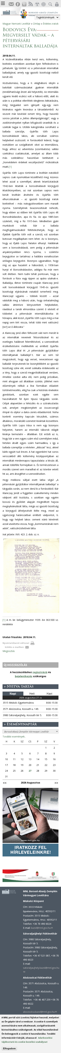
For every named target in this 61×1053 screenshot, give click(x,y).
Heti (32, 693)
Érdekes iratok (50, 23)
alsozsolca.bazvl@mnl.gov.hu (40, 1011)
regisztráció (40, 672)
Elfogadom (9, 1048)
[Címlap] (11, 12)
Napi (13, 693)
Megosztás (9, 651)
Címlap (36, 23)
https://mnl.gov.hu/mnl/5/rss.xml (30, 4)
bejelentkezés (23, 676)
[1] (10, 166)
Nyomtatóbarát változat (16, 643)
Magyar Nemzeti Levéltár (16, 23)
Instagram (24, 4)
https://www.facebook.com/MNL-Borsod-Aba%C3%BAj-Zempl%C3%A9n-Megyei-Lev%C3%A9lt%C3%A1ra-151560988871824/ (17, 4)
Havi (49, 693)
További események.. (14, 736)
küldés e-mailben (14, 647)
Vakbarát (37, 4)
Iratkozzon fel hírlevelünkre (11, 4)
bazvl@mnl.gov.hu (42, 927)
